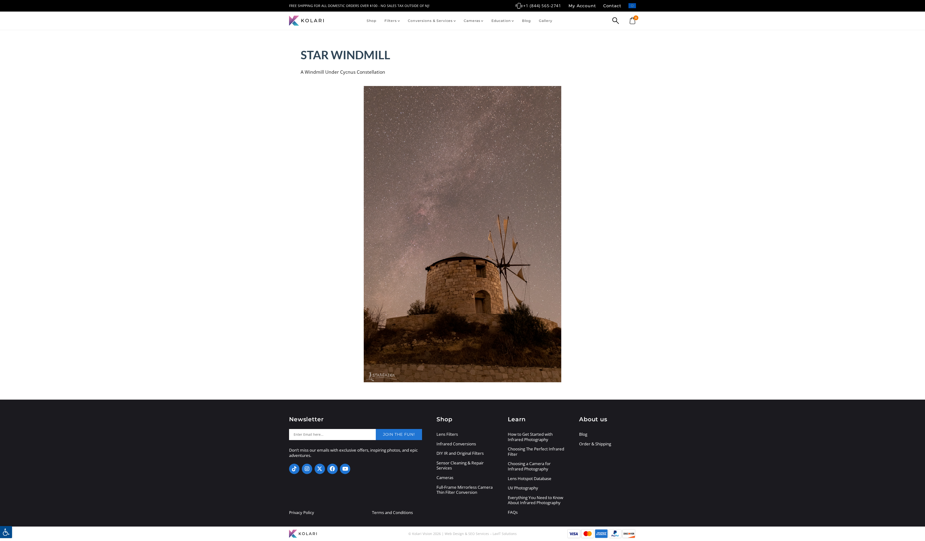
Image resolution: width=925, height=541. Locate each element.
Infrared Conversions (456, 444)
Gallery (545, 21)
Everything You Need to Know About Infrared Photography (535, 500)
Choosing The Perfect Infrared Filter (536, 451)
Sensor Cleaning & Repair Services (460, 465)
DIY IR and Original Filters (460, 453)
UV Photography (523, 488)
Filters (390, 21)
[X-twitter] (320, 469)
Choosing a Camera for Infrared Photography (529, 466)
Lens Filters (447, 434)
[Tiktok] (294, 469)
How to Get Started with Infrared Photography (530, 437)
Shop (372, 21)
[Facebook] (332, 469)
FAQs (513, 512)
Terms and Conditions (392, 512)
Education (501, 21)
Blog (526, 21)
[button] (6, 532)
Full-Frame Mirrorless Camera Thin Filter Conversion (464, 490)
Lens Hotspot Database (529, 478)
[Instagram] (307, 469)
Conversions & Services (430, 21)
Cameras (472, 21)
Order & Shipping (595, 444)
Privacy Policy (301, 512)
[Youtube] (345, 469)
